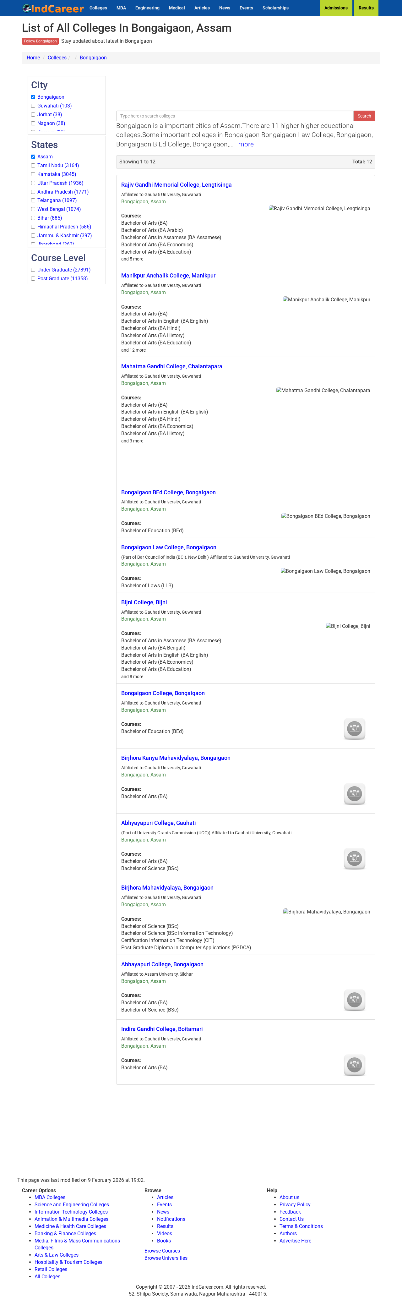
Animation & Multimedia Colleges (71, 1219)
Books (164, 1241)
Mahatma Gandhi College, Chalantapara (171, 366)
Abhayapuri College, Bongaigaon (162, 964)
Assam (45, 157)
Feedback (290, 1212)
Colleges (98, 7)
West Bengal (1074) (59, 209)
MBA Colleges (50, 1197)
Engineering (147, 7)
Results (366, 7)
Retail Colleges (51, 1269)
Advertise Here (295, 1241)
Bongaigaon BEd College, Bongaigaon (168, 492)
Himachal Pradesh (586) (64, 227)
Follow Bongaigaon (40, 41)
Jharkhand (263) (55, 244)
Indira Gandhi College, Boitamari (162, 1029)
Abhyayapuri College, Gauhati (158, 823)
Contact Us (292, 1219)
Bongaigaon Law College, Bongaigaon (168, 547)
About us (289, 1197)
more (246, 144)
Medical (177, 7)
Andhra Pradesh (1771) (63, 192)
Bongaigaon (93, 58)
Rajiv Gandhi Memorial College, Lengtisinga (176, 184)
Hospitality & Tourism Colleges (68, 1262)
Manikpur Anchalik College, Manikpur (168, 275)
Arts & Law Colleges (57, 1255)
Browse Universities (165, 1258)
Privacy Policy (295, 1205)
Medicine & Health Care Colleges (70, 1226)
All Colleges (47, 1277)
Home (33, 58)
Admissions (336, 7)
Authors (288, 1233)
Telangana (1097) (57, 200)
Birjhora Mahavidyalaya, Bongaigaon (167, 887)
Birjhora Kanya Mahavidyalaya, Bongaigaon (176, 757)
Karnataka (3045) (56, 174)
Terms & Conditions (301, 1226)
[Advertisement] (67, 379)
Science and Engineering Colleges (72, 1205)
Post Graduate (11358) (62, 279)
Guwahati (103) (54, 106)
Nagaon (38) (51, 123)
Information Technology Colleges (71, 1212)
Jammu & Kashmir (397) (64, 236)
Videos (164, 1233)
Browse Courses (162, 1251)
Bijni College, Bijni (144, 602)
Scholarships (276, 7)
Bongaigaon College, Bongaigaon (163, 693)
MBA (121, 7)
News (224, 7)
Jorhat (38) (49, 115)
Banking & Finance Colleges (65, 1233)
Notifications (171, 1219)
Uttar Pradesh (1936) (60, 183)
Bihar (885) (49, 218)
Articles (202, 7)
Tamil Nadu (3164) (58, 165)
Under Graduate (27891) (64, 270)
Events (246, 7)
